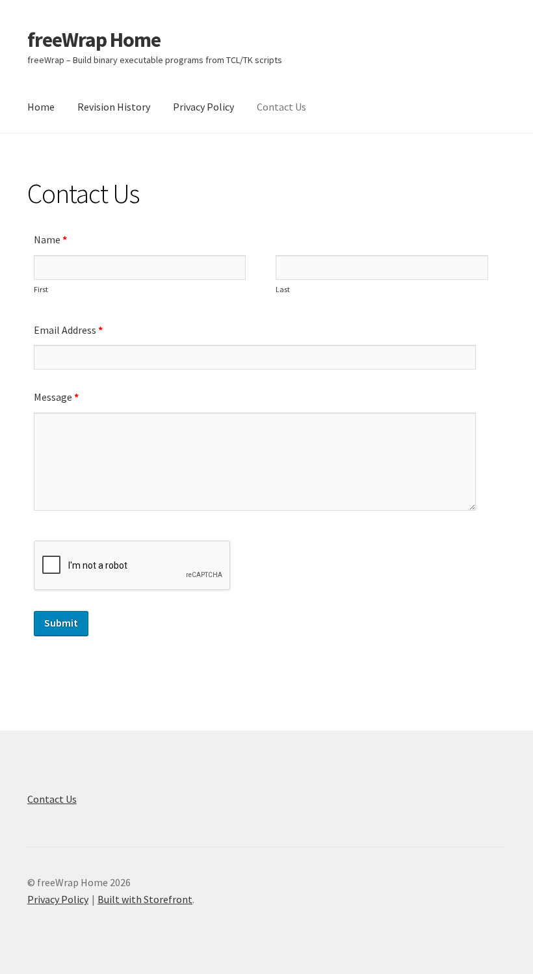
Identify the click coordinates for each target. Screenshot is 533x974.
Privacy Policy (203, 106)
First (41, 289)
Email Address (68, 329)
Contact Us (281, 106)
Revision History (113, 106)
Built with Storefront (145, 899)
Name (50, 239)
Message (56, 396)
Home (41, 106)
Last (283, 289)
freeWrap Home (94, 40)
